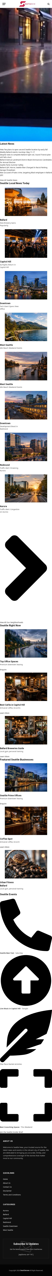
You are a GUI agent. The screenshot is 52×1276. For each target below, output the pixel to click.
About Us (6, 1183)
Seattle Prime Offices (10, 795)
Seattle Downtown (10, 1226)
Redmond (5, 465)
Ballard (3, 220)
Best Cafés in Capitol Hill (12, 705)
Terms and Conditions (12, 1195)
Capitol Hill (5, 261)
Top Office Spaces (9, 661)
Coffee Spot (6, 839)
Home (5, 1179)
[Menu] (4, 4)
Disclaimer (7, 1191)
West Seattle (6, 345)
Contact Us (7, 1187)
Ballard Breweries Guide (12, 748)
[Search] (48, 4)
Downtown (5, 303)
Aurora (3, 506)
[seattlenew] (27, 4)
